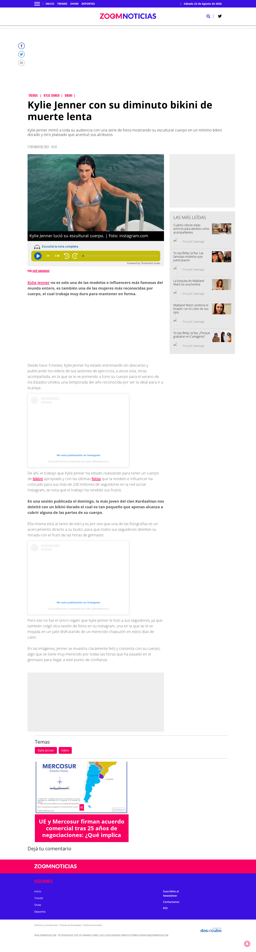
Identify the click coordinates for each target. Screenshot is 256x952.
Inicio (50, 3)
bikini (38, 478)
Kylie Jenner (39, 282)
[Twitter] (21, 54)
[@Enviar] (21, 62)
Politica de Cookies (93, 925)
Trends (62, 3)
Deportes (88, 3)
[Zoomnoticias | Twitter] (220, 17)
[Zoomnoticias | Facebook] (178, 866)
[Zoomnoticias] (55, 869)
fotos (96, 478)
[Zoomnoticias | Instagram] (193, 866)
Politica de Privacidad (70, 925)
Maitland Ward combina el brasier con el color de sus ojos (190, 308)
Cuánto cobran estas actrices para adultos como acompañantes (191, 228)
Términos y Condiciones (46, 925)
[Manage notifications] (247, 944)
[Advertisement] (131, 64)
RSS (165, 908)
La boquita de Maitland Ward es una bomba (188, 282)
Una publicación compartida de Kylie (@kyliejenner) (78, 461)
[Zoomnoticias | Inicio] (217, 880)
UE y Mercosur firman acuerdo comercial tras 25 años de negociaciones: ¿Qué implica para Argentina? (81, 831)
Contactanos (171, 902)
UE (81, 807)
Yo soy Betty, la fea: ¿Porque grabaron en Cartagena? (191, 335)
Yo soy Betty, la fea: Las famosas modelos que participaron (188, 256)
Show (74, 3)
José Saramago (40, 271)
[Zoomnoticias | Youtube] (200, 866)
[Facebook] (21, 46)
